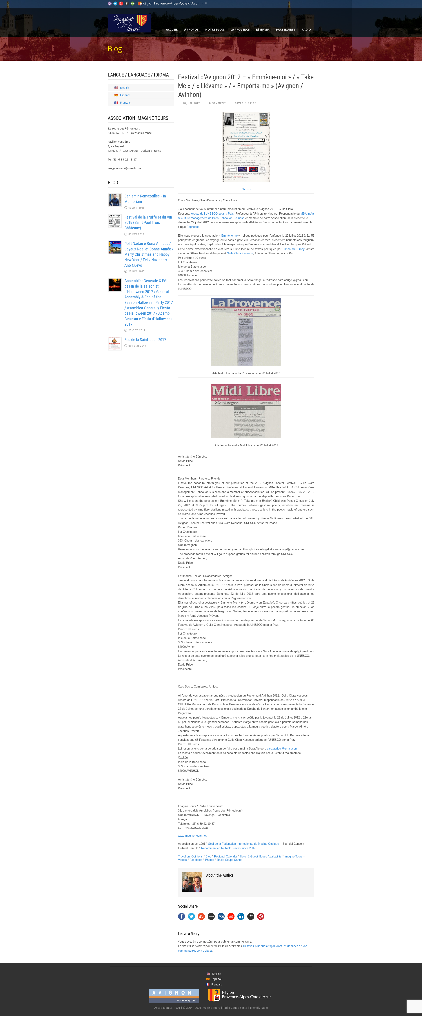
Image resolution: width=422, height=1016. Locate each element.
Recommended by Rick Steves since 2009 (228, 848)
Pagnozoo (193, 226)
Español (125, 95)
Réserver (262, 29)
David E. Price (245, 103)
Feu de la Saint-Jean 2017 (145, 339)
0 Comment (217, 103)
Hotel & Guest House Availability (261, 856)
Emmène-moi (229, 235)
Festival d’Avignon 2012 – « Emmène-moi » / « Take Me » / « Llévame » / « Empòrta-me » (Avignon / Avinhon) (246, 86)
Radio (306, 29)
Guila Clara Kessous (240, 253)
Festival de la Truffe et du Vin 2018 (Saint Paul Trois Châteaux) (148, 222)
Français (125, 102)
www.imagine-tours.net (192, 835)
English (124, 87)
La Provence (240, 29)
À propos (191, 29)
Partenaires (285, 29)
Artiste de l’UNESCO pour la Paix (212, 213)
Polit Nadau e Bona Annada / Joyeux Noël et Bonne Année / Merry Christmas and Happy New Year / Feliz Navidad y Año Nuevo (148, 254)
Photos (246, 189)
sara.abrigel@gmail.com (282, 748)
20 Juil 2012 (191, 103)
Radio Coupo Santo (229, 859)
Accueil (172, 29)
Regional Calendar (225, 856)
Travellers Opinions (190, 856)
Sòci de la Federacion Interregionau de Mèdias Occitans (244, 843)
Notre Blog (214, 29)
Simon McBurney (293, 249)
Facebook (196, 859)
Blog (208, 856)
